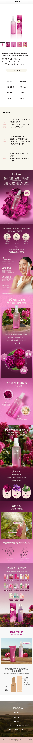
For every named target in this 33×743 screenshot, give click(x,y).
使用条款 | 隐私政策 (12, 739)
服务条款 (16, 721)
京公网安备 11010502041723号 (23, 739)
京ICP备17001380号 (4, 739)
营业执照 (30, 739)
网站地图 (16, 740)
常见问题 (16, 712)
